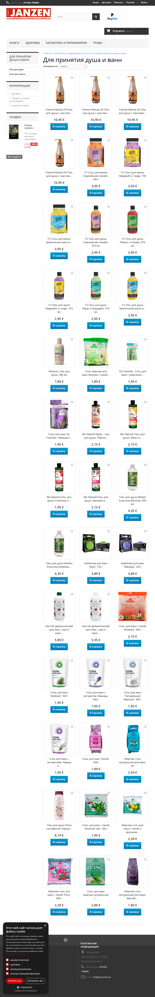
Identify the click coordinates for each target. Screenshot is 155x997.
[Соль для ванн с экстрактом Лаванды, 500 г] (95, 672)
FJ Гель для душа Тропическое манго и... (132, 307)
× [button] (45, 925)
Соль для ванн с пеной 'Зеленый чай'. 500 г (95, 827)
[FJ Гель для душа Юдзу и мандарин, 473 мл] (95, 285)
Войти (144, 2)
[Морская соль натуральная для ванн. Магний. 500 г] (132, 871)
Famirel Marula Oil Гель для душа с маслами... (132, 111)
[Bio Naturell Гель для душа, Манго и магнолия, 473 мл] (132, 414)
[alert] (25, 958)
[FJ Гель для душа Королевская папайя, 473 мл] (95, 218)
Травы (97, 43)
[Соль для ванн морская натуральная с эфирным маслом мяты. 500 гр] (95, 871)
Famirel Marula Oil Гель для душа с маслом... (59, 111)
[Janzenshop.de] (28, 13)
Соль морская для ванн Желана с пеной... (96, 373)
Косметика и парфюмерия (66, 43)
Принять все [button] (14, 981)
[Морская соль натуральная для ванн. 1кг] (132, 739)
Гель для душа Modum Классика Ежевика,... (59, 565)
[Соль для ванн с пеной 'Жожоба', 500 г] (132, 606)
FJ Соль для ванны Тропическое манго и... (59, 240)
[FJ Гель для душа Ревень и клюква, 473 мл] (132, 218)
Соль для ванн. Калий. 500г (95, 760)
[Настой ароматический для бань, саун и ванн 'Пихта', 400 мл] (59, 606)
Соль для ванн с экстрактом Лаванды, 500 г (95, 696)
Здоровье (32, 43)
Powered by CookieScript (26, 991)
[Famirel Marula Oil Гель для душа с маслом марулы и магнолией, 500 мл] (95, 89)
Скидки (15, 117)
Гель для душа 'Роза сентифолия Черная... (59, 827)
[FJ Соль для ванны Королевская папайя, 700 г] (95, 152)
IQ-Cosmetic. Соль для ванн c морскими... (132, 373)
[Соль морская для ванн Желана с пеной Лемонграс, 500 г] (95, 351)
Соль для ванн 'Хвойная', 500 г (59, 694)
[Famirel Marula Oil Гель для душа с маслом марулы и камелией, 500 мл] (59, 152)
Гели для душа (16, 69)
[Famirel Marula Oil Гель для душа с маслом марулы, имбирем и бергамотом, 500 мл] (59, 89)
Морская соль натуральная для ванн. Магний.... (132, 895)
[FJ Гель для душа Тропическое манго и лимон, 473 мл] (132, 285)
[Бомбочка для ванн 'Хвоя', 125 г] (95, 543)
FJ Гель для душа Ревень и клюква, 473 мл (132, 242)
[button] (25, 987)
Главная (47, 53)
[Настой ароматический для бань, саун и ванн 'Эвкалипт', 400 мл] (95, 606)
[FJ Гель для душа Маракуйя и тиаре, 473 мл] (59, 285)
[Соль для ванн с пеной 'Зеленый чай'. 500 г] (95, 805)
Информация (19, 86)
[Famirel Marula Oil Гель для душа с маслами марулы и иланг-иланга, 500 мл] (132, 89)
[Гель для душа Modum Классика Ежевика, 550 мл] (59, 543)
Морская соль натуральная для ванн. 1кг (132, 762)
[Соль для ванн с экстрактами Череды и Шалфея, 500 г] (59, 739)
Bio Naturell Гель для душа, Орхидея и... (96, 499)
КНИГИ (14, 43)
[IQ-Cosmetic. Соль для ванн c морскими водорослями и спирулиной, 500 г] (132, 351)
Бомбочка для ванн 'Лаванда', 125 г (132, 565)
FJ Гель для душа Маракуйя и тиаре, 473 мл (59, 308)
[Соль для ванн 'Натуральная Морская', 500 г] (132, 672)
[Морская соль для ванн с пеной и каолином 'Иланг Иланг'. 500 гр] (132, 805)
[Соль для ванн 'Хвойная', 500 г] (59, 672)
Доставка (106, 2)
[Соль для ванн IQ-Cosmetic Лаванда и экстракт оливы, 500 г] (59, 414)
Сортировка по (50, 66)
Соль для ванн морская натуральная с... (96, 895)
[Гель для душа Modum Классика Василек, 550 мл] (132, 477)
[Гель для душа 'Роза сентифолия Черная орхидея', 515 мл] (59, 805)
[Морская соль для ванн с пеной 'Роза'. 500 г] (59, 871)
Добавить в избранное (71, 78)
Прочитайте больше (15, 954)
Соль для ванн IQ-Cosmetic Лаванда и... (59, 436)
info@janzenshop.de (102, 977)
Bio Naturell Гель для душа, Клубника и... (59, 499)
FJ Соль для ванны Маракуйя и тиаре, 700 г (132, 176)
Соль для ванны (17, 74)
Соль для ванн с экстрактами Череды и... (59, 762)
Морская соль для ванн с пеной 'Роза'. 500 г (59, 895)
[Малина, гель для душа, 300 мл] (59, 351)
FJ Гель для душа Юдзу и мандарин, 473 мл (95, 308)
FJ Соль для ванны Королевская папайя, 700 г (95, 176)
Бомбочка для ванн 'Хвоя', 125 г (95, 565)
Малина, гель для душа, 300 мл (59, 373)
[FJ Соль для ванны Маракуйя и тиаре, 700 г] (132, 152)
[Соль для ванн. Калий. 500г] (95, 739)
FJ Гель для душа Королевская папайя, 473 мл (95, 242)
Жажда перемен (28, 126)
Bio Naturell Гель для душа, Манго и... (132, 436)
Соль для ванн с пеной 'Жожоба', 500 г (132, 628)
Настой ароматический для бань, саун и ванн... (59, 630)
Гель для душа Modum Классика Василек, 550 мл (132, 501)
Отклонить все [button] (35, 981)
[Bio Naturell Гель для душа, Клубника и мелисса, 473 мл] (59, 477)
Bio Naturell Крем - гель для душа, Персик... (96, 436)
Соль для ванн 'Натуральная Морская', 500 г (132, 696)
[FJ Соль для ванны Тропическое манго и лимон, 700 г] (59, 218)
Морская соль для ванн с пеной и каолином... (132, 829)
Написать (118, 2)
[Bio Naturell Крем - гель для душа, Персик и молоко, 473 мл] (95, 414)
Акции (96, 2)
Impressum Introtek (20, 105)
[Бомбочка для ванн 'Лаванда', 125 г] (132, 543)
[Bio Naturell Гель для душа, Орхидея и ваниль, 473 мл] (95, 477)
